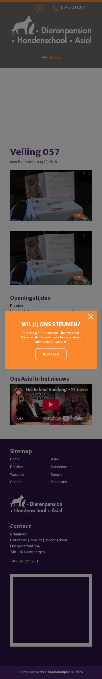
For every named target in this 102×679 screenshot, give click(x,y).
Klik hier (51, 354)
